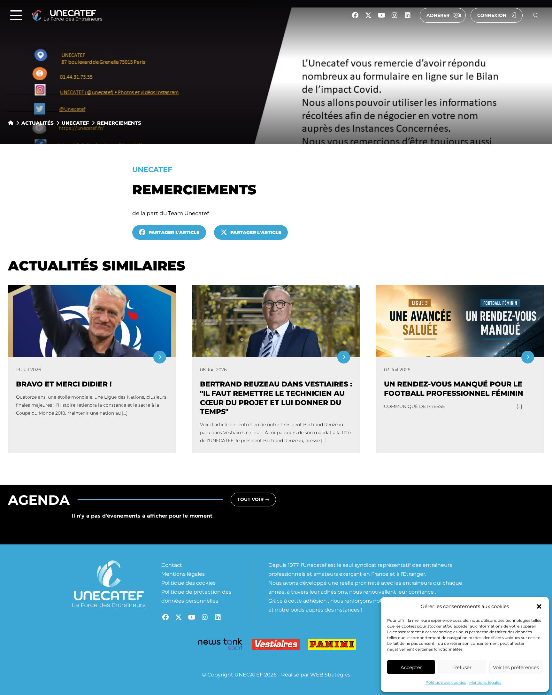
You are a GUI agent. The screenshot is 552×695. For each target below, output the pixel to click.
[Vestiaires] (276, 645)
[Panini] (332, 645)
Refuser (462, 667)
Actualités (37, 123)
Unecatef (75, 123)
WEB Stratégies (330, 674)
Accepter (411, 667)
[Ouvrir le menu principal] (16, 15)
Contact (171, 564)
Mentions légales (485, 682)
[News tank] (220, 645)
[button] (539, 606)
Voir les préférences (516, 667)
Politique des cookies (445, 682)
